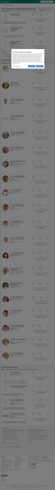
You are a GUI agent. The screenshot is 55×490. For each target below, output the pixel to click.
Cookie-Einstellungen (16, 66)
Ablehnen (31, 66)
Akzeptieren (39, 66)
